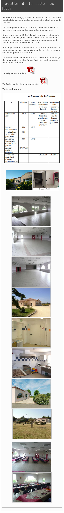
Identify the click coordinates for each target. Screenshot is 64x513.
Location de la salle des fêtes (28, 6)
